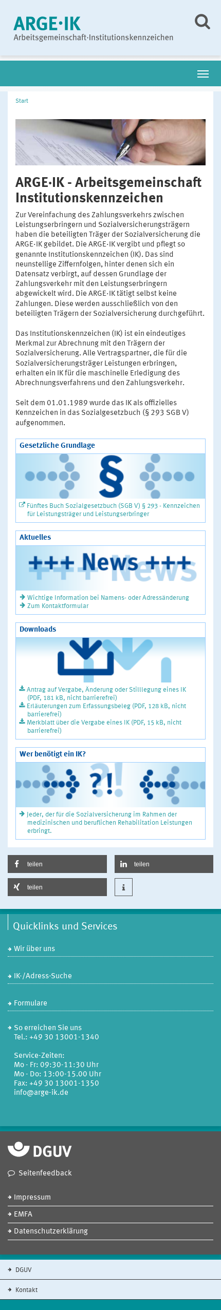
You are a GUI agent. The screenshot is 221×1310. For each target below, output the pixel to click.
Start (21, 101)
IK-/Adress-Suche (43, 976)
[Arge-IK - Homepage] (93, 27)
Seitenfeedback (45, 1174)
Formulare (30, 1004)
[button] (57, 864)
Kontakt (26, 1290)
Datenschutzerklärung (51, 1232)
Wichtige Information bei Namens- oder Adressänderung (108, 598)
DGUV (23, 1270)
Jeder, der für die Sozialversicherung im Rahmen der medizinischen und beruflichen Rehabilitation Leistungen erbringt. (109, 822)
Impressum (32, 1198)
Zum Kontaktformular (57, 606)
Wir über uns (34, 949)
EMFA (23, 1215)
